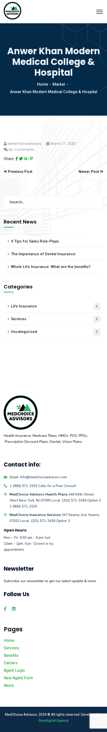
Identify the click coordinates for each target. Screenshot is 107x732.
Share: (9, 158)
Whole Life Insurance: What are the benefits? (51, 266)
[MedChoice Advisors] (12, 10)
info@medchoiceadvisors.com (43, 477)
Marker (59, 84)
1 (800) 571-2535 (23, 486)
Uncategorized (54, 331)
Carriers (10, 663)
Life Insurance (54, 306)
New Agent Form (18, 678)
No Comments (21, 149)
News (9, 685)
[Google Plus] (26, 158)
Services (54, 319)
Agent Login (14, 670)
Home (42, 84)
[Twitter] (21, 158)
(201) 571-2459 (74, 500)
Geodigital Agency (53, 721)
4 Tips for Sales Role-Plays (35, 241)
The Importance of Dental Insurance (43, 254)
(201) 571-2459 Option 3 (50, 520)
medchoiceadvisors (24, 143)
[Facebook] (16, 158)
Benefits (11, 655)
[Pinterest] (31, 158)
